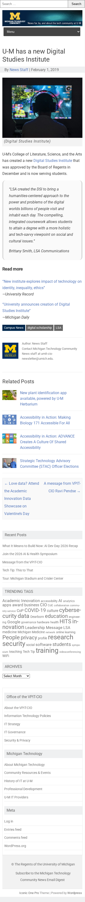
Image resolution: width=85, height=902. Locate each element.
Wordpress (74, 893)
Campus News (14, 327)
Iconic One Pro (29, 893)
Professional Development (23, 789)
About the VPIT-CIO (18, 708)
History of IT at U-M (18, 781)
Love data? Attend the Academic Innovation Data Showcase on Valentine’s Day (21, 498)
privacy (29, 638)
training (47, 650)
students (62, 644)
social (30, 645)
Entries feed (12, 829)
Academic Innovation (21, 600)
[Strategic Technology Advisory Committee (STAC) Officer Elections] (9, 470)
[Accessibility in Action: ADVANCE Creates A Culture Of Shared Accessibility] (9, 445)
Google (13, 622)
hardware (43, 622)
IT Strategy (12, 724)
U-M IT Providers (16, 797)
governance (28, 622)
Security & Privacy (17, 740)
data (23, 615)
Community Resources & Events (27, 773)
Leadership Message (43, 627)
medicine (9, 632)
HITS (65, 621)
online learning (65, 632)
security (13, 644)
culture (52, 611)
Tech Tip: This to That (17, 570)
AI (60, 600)
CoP (20, 610)
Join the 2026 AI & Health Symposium (29, 554)
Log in (8, 821)
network (50, 632)
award (17, 605)
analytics (69, 601)
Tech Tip (29, 651)
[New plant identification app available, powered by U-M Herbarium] (9, 402)
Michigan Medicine (31, 632)
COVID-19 (35, 610)
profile (42, 638)
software (44, 644)
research (60, 637)
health (54, 622)
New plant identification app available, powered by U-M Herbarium (43, 398)
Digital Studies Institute (52, 160)
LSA (58, 327)
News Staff (19, 69)
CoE (50, 605)
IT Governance (14, 732)
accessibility (49, 601)
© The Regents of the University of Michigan (43, 864)
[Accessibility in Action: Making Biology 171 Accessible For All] (9, 426)
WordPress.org (15, 846)
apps (6, 605)
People (11, 637)
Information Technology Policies (27, 716)
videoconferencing (70, 651)
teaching (15, 651)
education (56, 616)
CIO (43, 604)
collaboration (61, 605)
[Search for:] (34, 4)
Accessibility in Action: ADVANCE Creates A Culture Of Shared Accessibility (47, 442)
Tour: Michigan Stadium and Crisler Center (32, 578)
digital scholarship (40, 327)
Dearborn (37, 617)
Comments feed (15, 837)
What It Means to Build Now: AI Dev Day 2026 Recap (40, 546)
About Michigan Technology (24, 765)
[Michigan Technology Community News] (42, 25)
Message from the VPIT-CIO (22, 562)
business (31, 605)
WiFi (5, 656)
